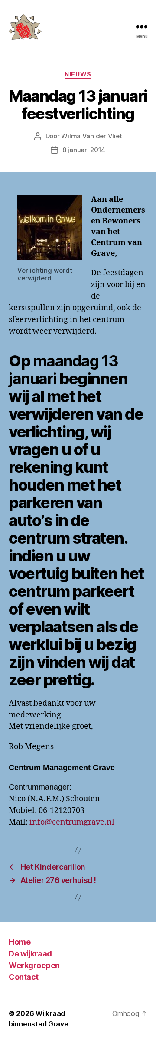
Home (19, 941)
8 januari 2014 (83, 150)
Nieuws (78, 74)
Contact (24, 976)
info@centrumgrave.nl (71, 822)
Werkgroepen (34, 965)
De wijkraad (30, 953)
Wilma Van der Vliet (91, 136)
